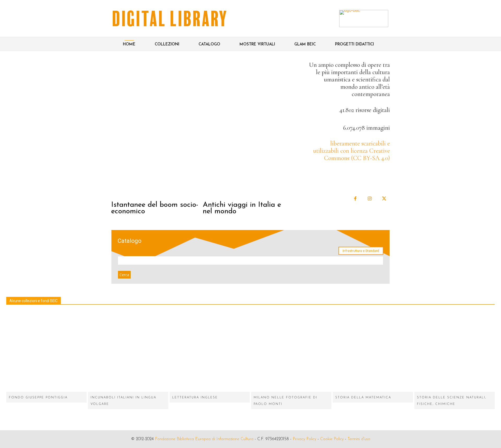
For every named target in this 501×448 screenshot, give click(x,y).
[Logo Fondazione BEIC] (169, 18)
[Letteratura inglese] (210, 351)
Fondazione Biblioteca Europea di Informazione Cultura (204, 439)
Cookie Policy (332, 439)
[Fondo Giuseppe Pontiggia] (46, 351)
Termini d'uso (359, 439)
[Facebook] (355, 199)
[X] (384, 199)
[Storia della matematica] (373, 351)
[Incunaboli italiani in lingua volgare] (128, 351)
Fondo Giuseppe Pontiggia (38, 397)
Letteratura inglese (195, 397)
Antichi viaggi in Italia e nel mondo (242, 208)
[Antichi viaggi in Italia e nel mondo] (248, 129)
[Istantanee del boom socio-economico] (156, 129)
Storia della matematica (363, 397)
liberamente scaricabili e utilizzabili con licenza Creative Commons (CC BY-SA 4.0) (351, 151)
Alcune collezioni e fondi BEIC (33, 301)
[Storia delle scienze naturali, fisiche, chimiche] (454, 351)
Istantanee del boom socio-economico (154, 208)
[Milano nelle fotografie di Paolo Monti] (291, 351)
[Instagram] (369, 199)
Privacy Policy (304, 439)
